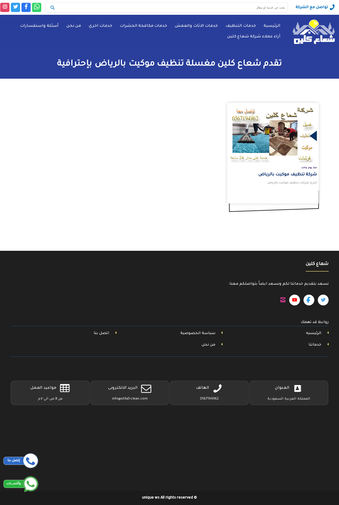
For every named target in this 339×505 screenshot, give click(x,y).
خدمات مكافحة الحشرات (143, 26)
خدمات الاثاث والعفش (196, 26)
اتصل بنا (101, 333)
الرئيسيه (313, 333)
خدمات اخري (100, 26)
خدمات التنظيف (241, 26)
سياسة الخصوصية (197, 333)
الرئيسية (272, 26)
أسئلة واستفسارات (39, 26)
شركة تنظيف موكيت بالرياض (288, 174)
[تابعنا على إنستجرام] (283, 300)
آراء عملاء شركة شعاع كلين (253, 37)
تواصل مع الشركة (312, 7)
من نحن (73, 26)
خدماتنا (315, 345)
